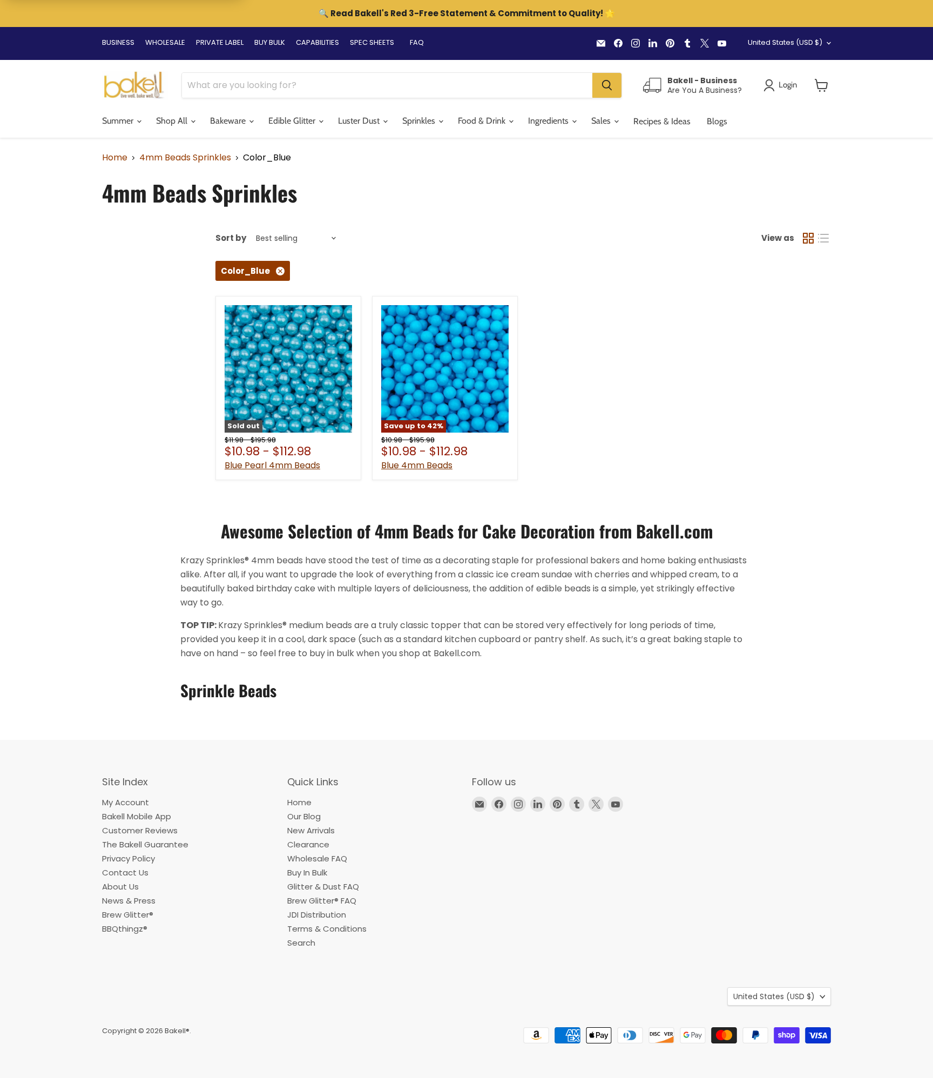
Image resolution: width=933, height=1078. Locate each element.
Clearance (308, 844)
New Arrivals (311, 830)
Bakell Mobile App (136, 816)
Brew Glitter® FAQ (321, 900)
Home (114, 158)
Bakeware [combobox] (229, 121)
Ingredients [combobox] (549, 121)
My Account (125, 802)
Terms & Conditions (327, 928)
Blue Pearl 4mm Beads (272, 465)
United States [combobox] (785, 42)
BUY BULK (269, 42)
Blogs (717, 121)
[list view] (823, 238)
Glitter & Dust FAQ (323, 886)
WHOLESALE (165, 42)
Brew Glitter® (127, 914)
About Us (120, 886)
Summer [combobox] (119, 121)
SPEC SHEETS (372, 42)
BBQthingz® (124, 928)
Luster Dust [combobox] (360, 121)
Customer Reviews (140, 830)
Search (301, 942)
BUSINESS (118, 42)
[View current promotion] (466, 14)
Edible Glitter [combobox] (292, 121)
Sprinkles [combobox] (419, 121)
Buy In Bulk (307, 872)
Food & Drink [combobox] (483, 121)
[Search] (606, 85)
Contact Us (125, 872)
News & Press (129, 900)
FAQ (417, 42)
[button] (821, 85)
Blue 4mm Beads (416, 465)
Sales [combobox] (602, 121)
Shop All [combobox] (173, 121)
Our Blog (304, 816)
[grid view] (808, 238)
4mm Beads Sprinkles (185, 158)
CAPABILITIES (317, 42)
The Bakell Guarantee (145, 844)
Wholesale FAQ (317, 858)
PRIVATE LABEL (220, 42)
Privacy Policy (128, 858)
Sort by (230, 237)
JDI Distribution (316, 914)
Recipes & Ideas (662, 121)
